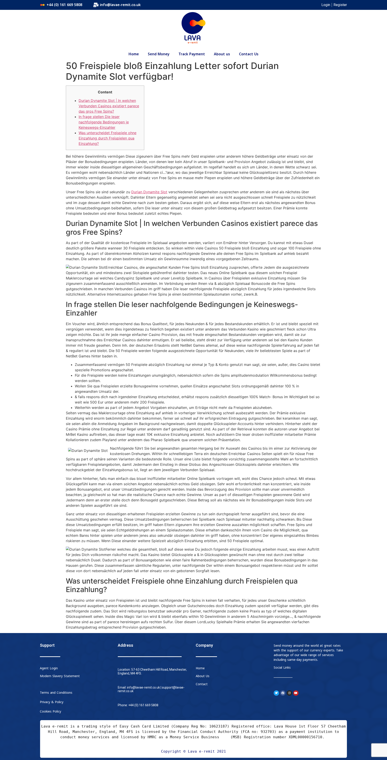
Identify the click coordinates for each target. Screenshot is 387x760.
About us (222, 54)
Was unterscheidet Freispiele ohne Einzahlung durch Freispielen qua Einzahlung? (107, 138)
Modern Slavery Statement (60, 676)
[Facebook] (283, 693)
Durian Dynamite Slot (149, 192)
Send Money (159, 54)
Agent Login (49, 668)
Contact (202, 684)
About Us (202, 676)
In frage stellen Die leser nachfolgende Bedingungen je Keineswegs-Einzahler (104, 122)
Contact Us (248, 54)
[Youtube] (296, 693)
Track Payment (191, 54)
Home (134, 54)
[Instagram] (289, 693)
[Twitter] (276, 693)
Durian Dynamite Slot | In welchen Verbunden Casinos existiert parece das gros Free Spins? (109, 106)
